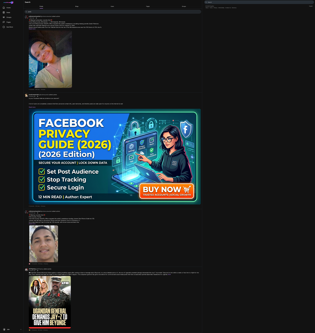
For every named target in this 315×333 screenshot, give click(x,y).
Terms (211, 7)
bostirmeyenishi (34, 94)
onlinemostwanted (35, 16)
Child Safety (221, 7)
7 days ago (31, 18)
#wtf (169, 274)
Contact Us (228, 7)
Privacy (215, 7)
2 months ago (32, 96)
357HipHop (32, 269)
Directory (234, 7)
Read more (32, 29)
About (207, 7)
